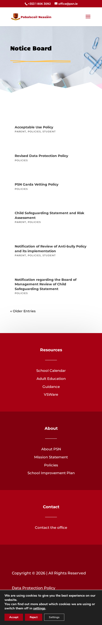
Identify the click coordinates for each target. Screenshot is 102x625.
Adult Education (51, 378)
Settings (54, 617)
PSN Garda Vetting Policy (36, 184)
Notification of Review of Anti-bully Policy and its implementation (50, 248)
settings (39, 608)
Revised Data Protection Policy (41, 156)
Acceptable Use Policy (34, 127)
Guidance (51, 386)
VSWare (51, 394)
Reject (33, 617)
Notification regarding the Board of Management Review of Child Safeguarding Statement (45, 284)
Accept (13, 617)
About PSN (51, 449)
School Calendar (51, 370)
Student (49, 131)
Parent (20, 131)
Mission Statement (51, 457)
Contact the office (51, 527)
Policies (34, 131)
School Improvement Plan (51, 473)
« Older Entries (23, 311)
